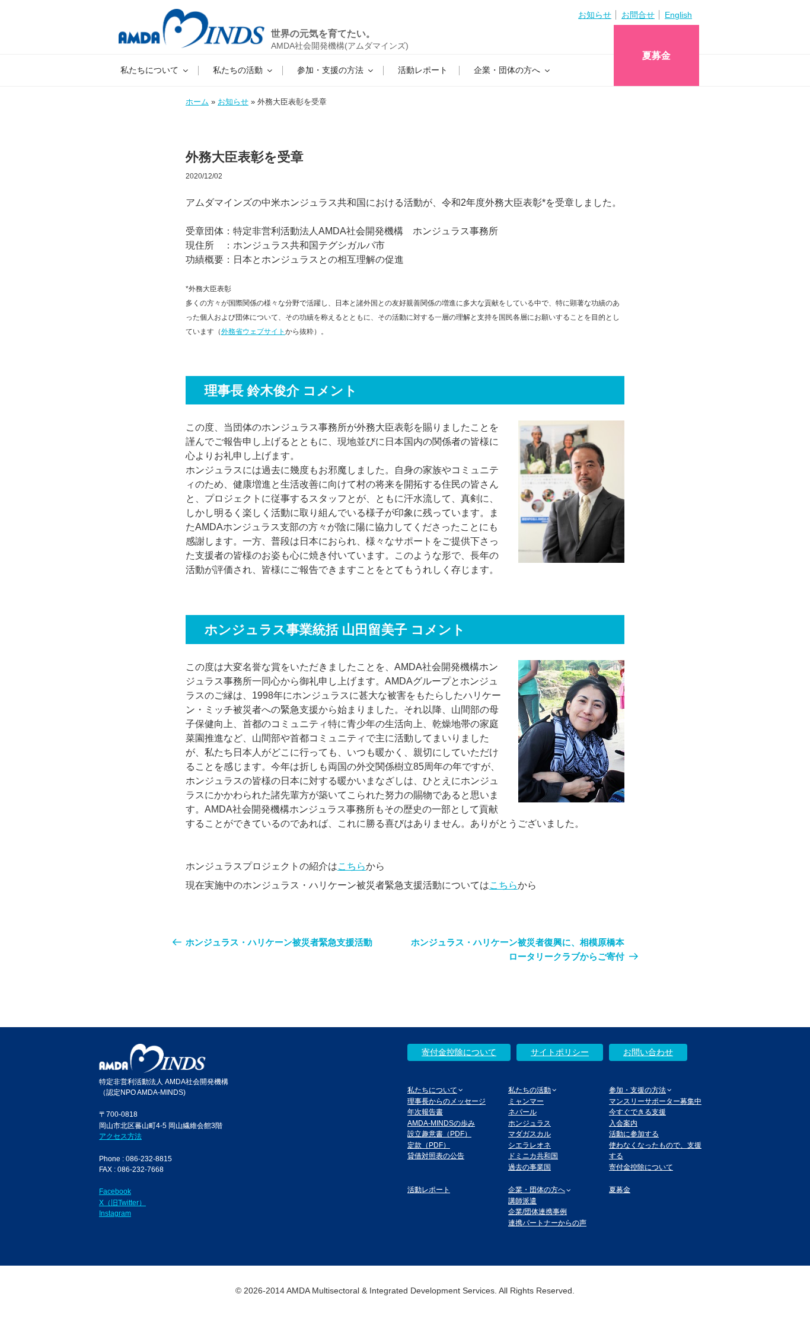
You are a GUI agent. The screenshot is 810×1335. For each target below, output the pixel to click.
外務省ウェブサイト (253, 331)
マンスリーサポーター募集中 (655, 1101)
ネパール (522, 1112)
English (678, 15)
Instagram (115, 1213)
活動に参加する (634, 1134)
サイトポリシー (560, 1052)
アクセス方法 (120, 1136)
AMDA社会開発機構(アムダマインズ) (340, 45)
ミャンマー (526, 1101)
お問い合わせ (648, 1052)
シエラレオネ (529, 1145)
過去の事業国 (529, 1167)
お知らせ (594, 15)
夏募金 (656, 55)
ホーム (197, 101)
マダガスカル (529, 1134)
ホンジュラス (529, 1123)
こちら (351, 866)
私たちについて (149, 70)
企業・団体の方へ (507, 70)
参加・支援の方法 (330, 70)
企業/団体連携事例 (537, 1211)
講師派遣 (522, 1201)
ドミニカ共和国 (533, 1155)
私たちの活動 (238, 70)
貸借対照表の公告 (435, 1155)
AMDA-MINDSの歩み (441, 1123)
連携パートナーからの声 (547, 1222)
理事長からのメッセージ (446, 1101)
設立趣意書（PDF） (439, 1134)
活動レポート (423, 70)
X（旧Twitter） (122, 1202)
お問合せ (638, 15)
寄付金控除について (459, 1052)
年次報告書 (425, 1112)
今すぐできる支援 (637, 1112)
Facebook (115, 1191)
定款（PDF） (428, 1145)
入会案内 (623, 1123)
